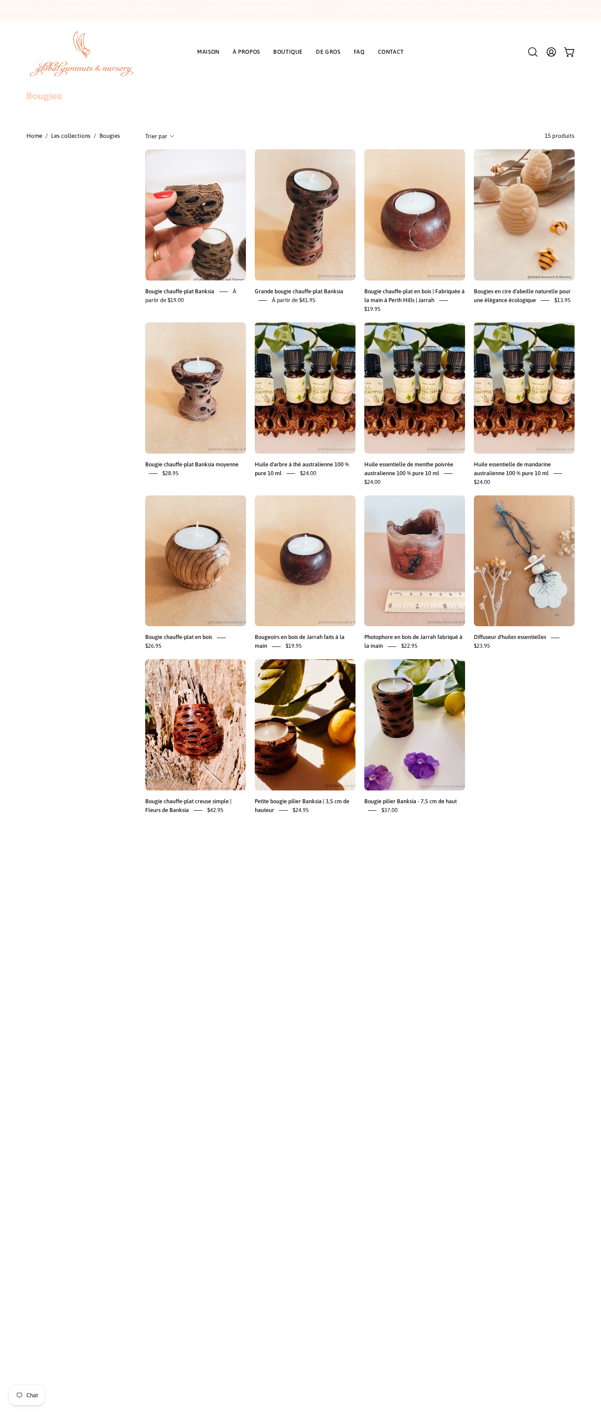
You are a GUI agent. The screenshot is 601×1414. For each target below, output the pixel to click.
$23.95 (482, 646)
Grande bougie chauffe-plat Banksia (299, 291)
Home (34, 135)
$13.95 (562, 300)
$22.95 (409, 646)
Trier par (156, 136)
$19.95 (372, 309)
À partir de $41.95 (293, 300)
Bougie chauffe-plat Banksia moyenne (191, 464)
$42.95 (215, 810)
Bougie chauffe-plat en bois (178, 637)
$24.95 (301, 810)
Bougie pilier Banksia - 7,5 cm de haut (410, 801)
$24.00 (308, 473)
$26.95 (153, 646)
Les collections (71, 135)
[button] (533, 52)
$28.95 (170, 473)
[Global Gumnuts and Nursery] (81, 52)
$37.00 (389, 810)
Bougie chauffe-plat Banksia (179, 291)
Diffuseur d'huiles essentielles (510, 637)
